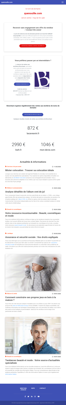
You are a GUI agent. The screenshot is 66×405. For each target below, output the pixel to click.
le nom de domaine (33, 9)
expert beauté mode (20, 225)
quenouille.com (33, 13)
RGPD (33, 388)
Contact (43, 388)
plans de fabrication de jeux (20, 305)
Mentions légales (23, 389)
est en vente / (33, 18)
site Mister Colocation (20, 178)
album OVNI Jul (23, 199)
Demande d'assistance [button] (21, 84)
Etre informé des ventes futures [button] (32, 114)
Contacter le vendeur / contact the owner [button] (32, 45)
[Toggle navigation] (62, 2)
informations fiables (10, 374)
